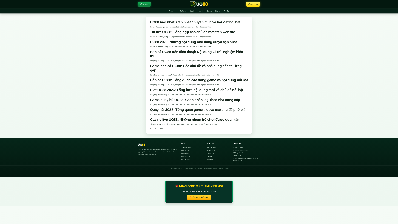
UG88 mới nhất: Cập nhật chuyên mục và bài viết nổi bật (195, 22)
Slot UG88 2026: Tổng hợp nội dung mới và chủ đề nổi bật (196, 90)
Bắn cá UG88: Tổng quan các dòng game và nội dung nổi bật (199, 80)
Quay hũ (200, 11)
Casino (209, 11)
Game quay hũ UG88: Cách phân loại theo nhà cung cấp (195, 100)
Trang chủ (172, 11)
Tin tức (226, 11)
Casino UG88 (185, 150)
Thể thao (183, 11)
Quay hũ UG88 (185, 156)
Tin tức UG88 (211, 150)
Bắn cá (217, 11)
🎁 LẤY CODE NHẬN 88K (199, 197)
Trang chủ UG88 (186, 147)
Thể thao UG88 (211, 147)
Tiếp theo (159, 129)
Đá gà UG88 (185, 153)
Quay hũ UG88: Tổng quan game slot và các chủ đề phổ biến (199, 110)
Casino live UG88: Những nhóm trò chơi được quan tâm (195, 119)
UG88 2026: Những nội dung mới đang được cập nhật (193, 42)
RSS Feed (210, 159)
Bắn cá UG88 (185, 159)
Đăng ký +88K (253, 4)
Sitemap (209, 156)
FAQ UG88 (210, 153)
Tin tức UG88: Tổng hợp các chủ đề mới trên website (192, 32)
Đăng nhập (144, 4)
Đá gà (192, 11)
